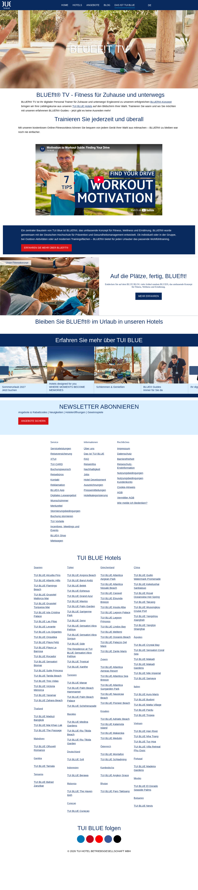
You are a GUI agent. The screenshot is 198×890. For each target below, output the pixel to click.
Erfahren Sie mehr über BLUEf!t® (46, 248)
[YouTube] (99, 839)
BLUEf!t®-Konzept (161, 101)
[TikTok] (117, 839)
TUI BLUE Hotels (82, 106)
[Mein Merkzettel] (172, 5)
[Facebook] (108, 839)
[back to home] (19, 5)
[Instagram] (81, 839)
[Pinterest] (90, 839)
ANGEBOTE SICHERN (33, 421)
